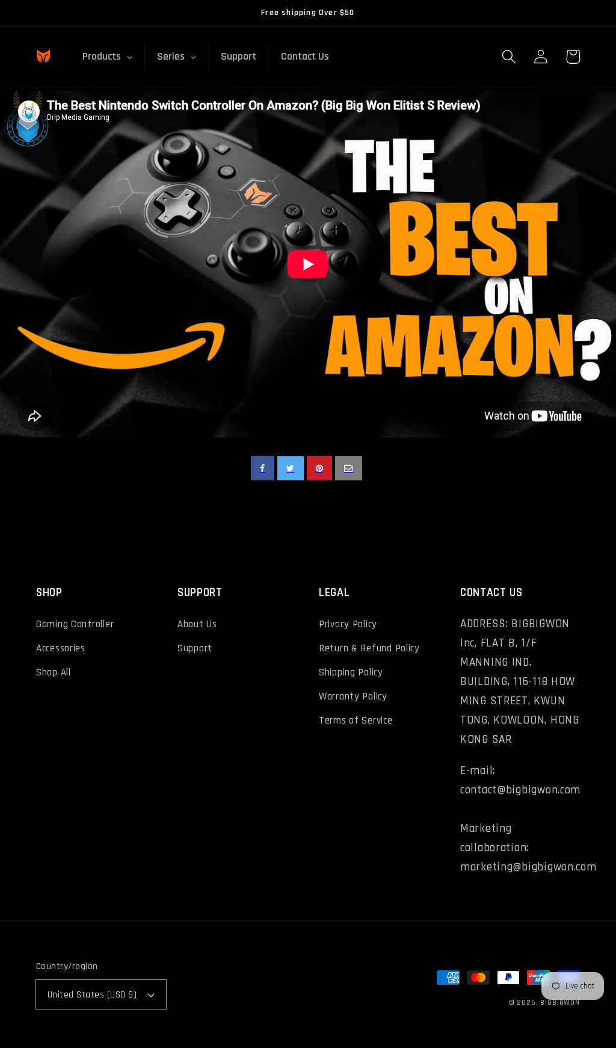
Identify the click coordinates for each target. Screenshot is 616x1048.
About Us (197, 624)
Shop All (53, 672)
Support (194, 648)
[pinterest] (320, 468)
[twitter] (290, 468)
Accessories (60, 648)
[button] (509, 57)
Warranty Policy (353, 696)
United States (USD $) (92, 994)
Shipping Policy (351, 672)
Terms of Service (356, 720)
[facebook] (262, 468)
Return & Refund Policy (369, 648)
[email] (348, 468)
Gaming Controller (75, 624)
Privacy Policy (348, 624)
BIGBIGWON (560, 1002)
